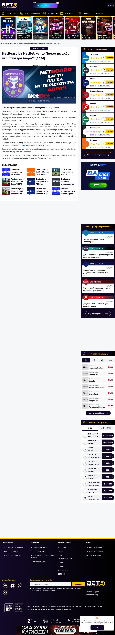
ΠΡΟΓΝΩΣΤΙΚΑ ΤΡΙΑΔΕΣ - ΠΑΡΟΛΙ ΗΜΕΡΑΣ (43, 556)
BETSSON (61, 574)
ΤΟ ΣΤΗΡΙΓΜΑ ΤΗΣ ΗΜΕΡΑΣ (13, 547)
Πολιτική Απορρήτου (93, 592)
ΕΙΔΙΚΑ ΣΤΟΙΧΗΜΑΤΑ (38, 551)
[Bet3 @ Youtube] (5, 592)
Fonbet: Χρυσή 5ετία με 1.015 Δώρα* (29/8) (17, 191)
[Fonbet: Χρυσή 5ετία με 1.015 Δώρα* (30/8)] (6, 182)
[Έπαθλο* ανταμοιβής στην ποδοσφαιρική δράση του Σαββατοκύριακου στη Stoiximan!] (56, 191)
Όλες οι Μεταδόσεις (96, 413)
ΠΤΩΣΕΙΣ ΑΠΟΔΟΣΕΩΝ (39, 547)
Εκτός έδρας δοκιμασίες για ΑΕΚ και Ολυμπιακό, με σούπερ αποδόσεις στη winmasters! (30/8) (67, 172)
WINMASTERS (63, 570)
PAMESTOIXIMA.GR (65, 559)
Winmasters (95, 128)
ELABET (61, 555)
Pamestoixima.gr (97, 91)
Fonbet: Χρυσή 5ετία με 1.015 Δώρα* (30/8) (17, 181)
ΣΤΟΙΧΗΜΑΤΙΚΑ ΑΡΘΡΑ (93, 547)
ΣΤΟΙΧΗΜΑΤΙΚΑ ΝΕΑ (10, 43)
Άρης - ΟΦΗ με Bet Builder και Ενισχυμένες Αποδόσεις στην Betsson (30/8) (43, 172)
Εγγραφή (78, 584)
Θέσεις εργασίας (92, 595)
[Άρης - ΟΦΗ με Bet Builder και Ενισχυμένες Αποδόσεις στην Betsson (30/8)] (31, 172)
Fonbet (93, 103)
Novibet (93, 66)
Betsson (93, 140)
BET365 (61, 566)
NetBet (25, 145)
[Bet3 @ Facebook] (12, 585)
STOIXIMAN (62, 547)
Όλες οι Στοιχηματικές (96, 154)
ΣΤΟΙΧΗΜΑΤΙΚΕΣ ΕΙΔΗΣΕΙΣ (94, 551)
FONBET (61, 563)
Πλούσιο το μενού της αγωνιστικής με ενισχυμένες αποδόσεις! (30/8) (67, 181)
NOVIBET (61, 551)
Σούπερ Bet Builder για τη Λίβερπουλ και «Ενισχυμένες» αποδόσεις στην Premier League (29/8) (42, 191)
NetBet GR (40, 117)
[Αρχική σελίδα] (1, 43)
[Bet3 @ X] (19, 585)
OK (97, 627)
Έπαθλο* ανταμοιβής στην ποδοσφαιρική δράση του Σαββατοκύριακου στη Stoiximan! (68, 191)
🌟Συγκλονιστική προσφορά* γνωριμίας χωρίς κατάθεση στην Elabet (95, 272)
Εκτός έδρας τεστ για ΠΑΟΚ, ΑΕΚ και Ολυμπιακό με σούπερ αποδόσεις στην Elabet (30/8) (42, 181)
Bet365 (93, 115)
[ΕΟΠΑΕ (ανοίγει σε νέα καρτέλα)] (65, 621)
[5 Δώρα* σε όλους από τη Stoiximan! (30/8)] (6, 172)
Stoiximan (94, 54)
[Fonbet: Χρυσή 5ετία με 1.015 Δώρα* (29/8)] (6, 191)
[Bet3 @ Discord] (5, 585)
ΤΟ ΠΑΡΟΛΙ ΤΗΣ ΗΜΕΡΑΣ (12, 555)
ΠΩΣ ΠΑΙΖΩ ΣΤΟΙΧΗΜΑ (93, 555)
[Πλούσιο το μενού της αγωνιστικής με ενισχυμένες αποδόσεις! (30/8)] (56, 182)
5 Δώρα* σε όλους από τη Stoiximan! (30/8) (16, 172)
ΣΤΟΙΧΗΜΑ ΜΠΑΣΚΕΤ (38, 561)
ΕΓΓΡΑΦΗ (110, 5)
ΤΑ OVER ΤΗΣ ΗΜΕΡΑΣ (11, 551)
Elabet (93, 79)
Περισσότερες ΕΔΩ (96, 313)
